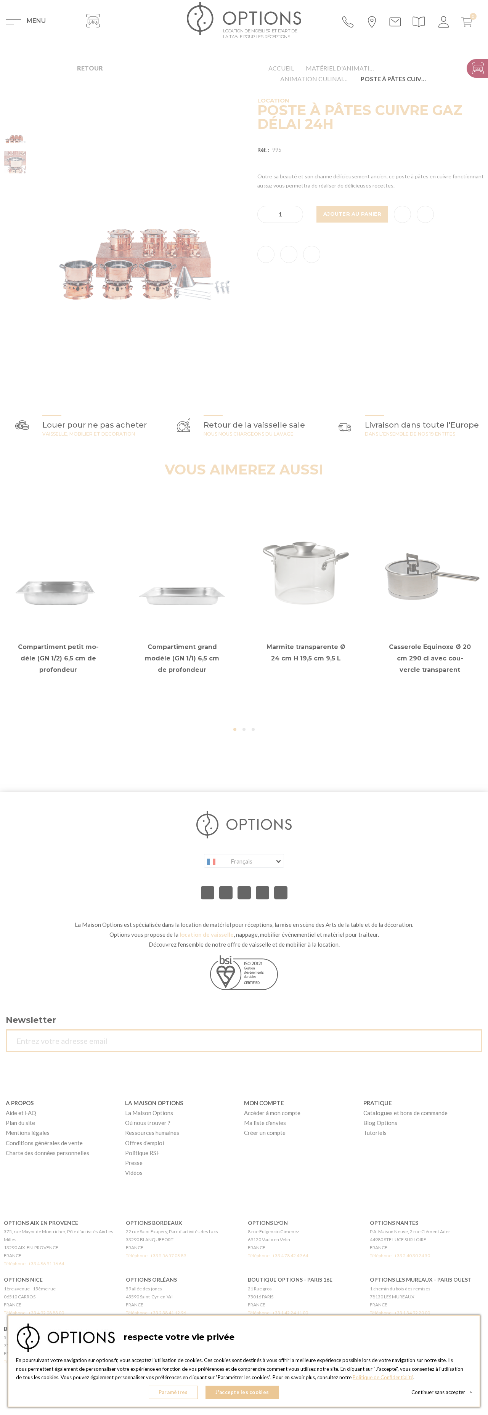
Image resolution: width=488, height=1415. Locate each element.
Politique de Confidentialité (383, 1377)
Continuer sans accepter (441, 1392)
